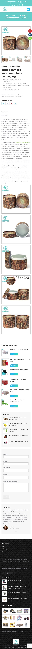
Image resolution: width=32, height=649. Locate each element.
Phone (5, 474)
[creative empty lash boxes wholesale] (5, 624)
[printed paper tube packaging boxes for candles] (26, 617)
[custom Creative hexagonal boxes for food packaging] (5, 617)
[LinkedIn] (15, 103)
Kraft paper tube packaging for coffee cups (20, 360)
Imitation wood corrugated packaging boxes (20, 390)
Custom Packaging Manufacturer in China (13, 631)
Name (5, 454)
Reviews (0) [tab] (4, 115)
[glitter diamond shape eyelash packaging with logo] (19, 617)
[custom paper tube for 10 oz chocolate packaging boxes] (26, 611)
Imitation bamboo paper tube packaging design (18, 400)
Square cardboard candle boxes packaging (18, 380)
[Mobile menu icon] (28, 9)
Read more (14, 354)
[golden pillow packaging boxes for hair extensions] (12, 624)
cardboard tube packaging (22, 142)
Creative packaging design (10, 96)
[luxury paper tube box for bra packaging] (12, 617)
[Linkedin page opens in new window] (20, 5)
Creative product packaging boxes (19, 369)
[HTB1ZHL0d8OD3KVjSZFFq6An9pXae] (19, 624)
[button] (15, 531)
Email (5, 461)
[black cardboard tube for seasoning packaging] (5, 611)
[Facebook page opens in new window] (10, 5)
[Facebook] (7, 103)
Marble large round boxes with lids (19, 349)
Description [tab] (4, 112)
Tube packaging (19, 96)
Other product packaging (13, 94)
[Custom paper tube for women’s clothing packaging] (26, 624)
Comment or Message (10, 481)
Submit (6, 497)
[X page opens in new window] (12, 5)
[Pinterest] (11, 103)
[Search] (20, 3)
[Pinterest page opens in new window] (15, 5)
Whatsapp (6, 467)
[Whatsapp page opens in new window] (14, 573)
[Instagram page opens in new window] (22, 5)
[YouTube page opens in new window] (17, 5)
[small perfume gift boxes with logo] (12, 611)
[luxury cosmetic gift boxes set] (19, 611)
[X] (3, 103)
